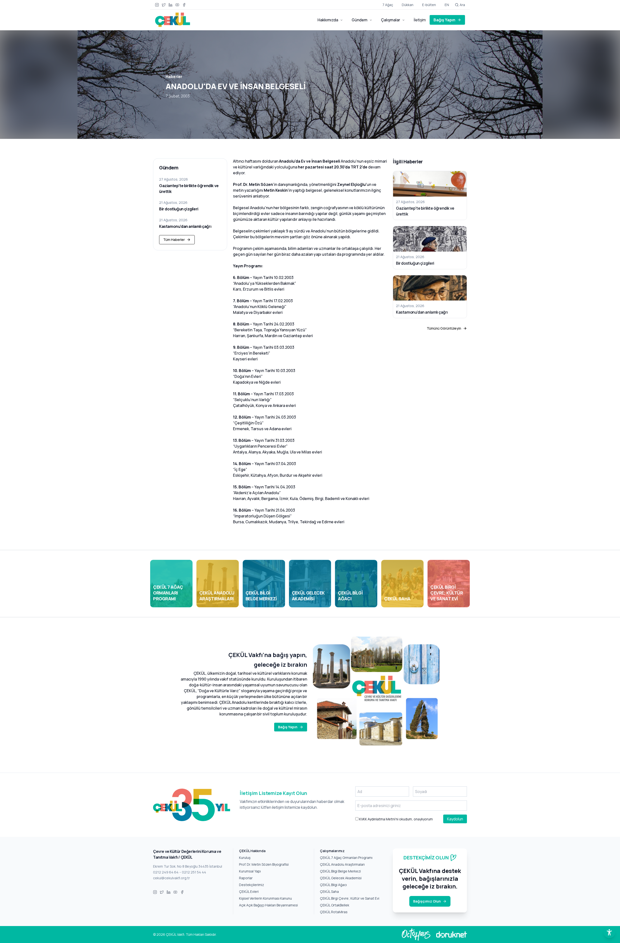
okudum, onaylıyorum (395, 819)
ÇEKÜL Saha (329, 891)
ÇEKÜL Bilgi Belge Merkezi (340, 871)
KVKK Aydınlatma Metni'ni (378, 819)
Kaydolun (455, 819)
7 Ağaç (387, 4)
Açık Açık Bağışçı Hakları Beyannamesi (268, 905)
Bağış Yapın (444, 20)
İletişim (420, 20)
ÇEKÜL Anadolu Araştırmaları (342, 864)
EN (447, 4)
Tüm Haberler (174, 239)
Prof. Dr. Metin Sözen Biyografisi (264, 864)
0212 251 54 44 (194, 872)
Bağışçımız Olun (427, 901)
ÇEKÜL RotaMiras (334, 912)
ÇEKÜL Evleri (249, 891)
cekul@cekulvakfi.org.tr (171, 878)
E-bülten (429, 4)
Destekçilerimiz (251, 884)
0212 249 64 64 (165, 872)
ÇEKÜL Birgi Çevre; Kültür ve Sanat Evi (349, 898)
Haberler (174, 76)
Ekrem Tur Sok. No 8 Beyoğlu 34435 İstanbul (187, 866)
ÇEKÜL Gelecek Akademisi (341, 878)
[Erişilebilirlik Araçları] (609, 932)
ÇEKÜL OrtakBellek (334, 905)
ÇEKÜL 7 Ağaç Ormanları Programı (346, 857)
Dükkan (407, 4)
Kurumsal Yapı (250, 871)
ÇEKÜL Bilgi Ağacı (333, 884)
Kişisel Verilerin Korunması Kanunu (265, 898)
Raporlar (246, 878)
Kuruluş (244, 857)
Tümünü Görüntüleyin (444, 328)
